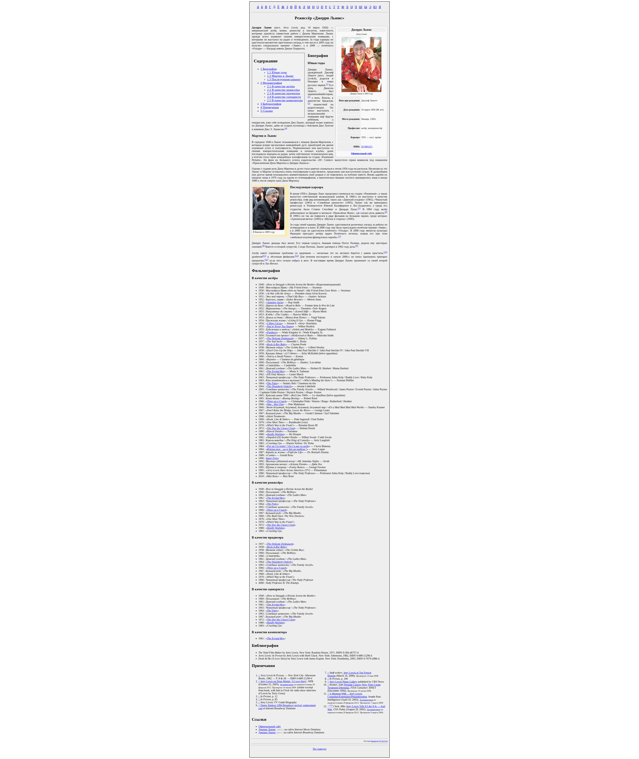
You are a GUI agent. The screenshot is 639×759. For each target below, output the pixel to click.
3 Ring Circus (274, 323)
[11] (264, 256)
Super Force (272, 458)
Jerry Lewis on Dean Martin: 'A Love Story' (283, 681)
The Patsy (272, 383)
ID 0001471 (367, 146)
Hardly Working (275, 434)
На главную (319, 749)
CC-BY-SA (383, 741)
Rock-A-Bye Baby (276, 344)
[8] (263, 246)
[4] (286, 128)
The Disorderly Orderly (279, 386)
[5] (359, 208)
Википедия (375, 741)
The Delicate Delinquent (280, 338)
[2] (309, 97)
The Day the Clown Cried (280, 428)
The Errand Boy (275, 371)
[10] (385, 252)
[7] (339, 236)
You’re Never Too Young (280, 326)
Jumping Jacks (275, 302)
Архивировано (287, 684)
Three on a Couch (276, 401)
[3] (309, 103)
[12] (297, 256)
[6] (386, 212)
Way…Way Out (275, 404)
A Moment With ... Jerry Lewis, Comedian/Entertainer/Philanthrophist (347, 695)
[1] (327, 84)
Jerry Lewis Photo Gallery (343, 681)
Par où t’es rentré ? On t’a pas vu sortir (288, 446)
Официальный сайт (361, 153)
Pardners (272, 332)
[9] (356, 246)
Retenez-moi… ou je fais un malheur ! (287, 449)
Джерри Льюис (267, 729)
